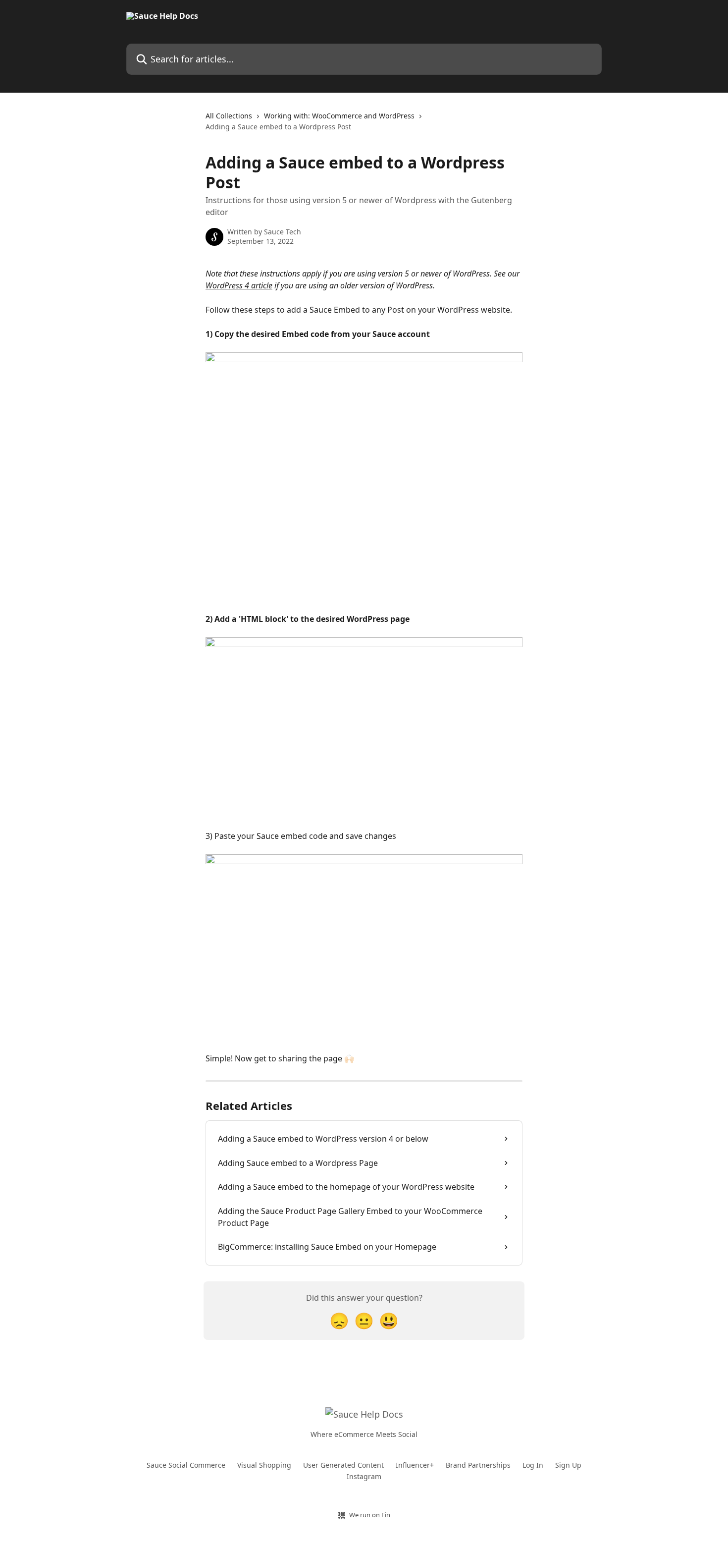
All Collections (229, 115)
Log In (532, 1465)
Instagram (364, 1476)
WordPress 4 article (239, 285)
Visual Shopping (264, 1465)
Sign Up (568, 1465)
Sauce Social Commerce (186, 1465)
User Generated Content (343, 1465)
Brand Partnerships (478, 1465)
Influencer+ (415, 1465)
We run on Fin (369, 1514)
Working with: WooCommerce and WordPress (339, 115)
